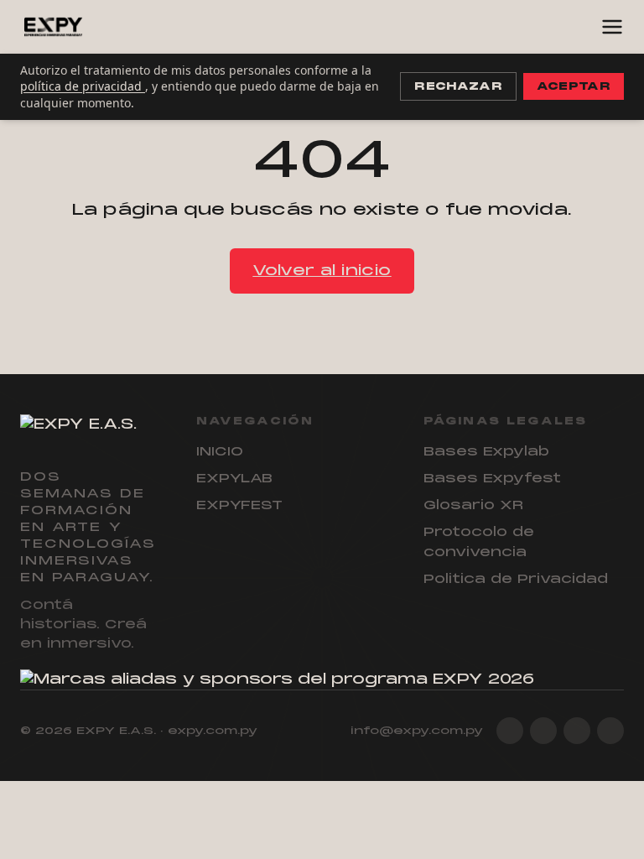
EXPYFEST (239, 505)
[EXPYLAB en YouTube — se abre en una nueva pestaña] (610, 730)
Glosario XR (473, 505)
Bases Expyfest (492, 478)
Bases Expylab (486, 451)
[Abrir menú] (612, 26)
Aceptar (573, 86)
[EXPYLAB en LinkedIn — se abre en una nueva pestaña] (577, 730)
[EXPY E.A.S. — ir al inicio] (53, 26)
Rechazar (457, 86)
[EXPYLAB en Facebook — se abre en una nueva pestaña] (543, 730)
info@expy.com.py (417, 730)
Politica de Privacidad (515, 578)
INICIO (219, 451)
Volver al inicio (321, 270)
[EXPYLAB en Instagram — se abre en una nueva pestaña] (509, 730)
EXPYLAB (234, 478)
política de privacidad (82, 86)
